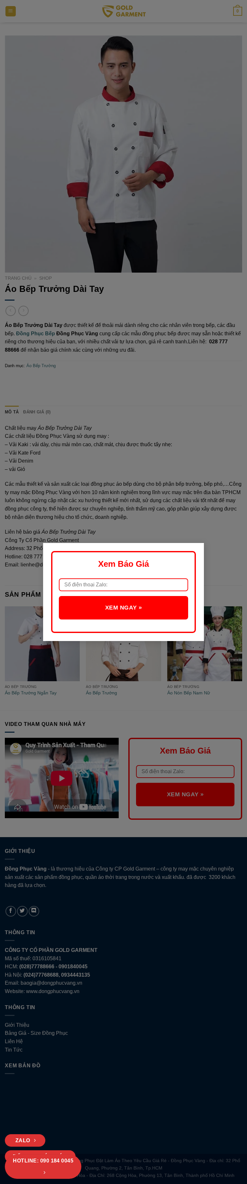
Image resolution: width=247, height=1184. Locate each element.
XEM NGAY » (123, 607)
